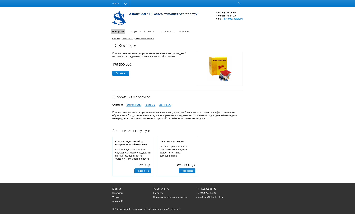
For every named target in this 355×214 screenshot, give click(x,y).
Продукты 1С (127, 38)
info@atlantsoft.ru (233, 18)
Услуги (134, 31)
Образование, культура (144, 38)
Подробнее (142, 170)
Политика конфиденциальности (170, 197)
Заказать (120, 73)
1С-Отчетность (167, 31)
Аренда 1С (149, 31)
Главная (116, 188)
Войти (115, 3)
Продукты (118, 31)
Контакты (184, 31)
